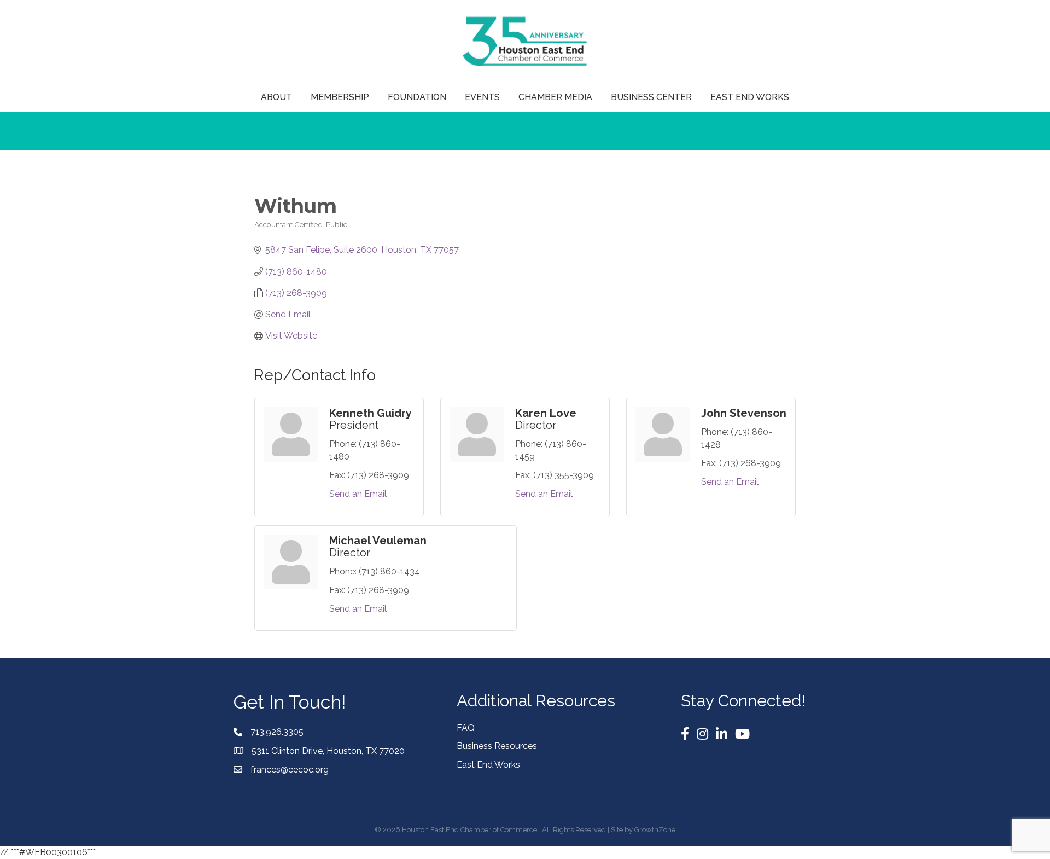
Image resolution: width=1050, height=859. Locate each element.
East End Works (488, 764)
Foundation (417, 97)
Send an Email (358, 494)
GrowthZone (654, 830)
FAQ (466, 728)
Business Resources (497, 746)
